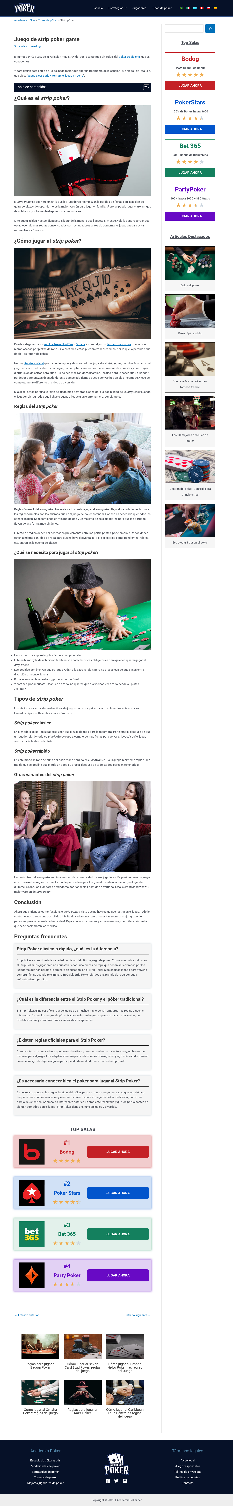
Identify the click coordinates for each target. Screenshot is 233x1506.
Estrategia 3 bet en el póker (190, 542)
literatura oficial (34, 363)
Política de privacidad (187, 1471)
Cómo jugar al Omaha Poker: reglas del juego (40, 1411)
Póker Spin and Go (190, 333)
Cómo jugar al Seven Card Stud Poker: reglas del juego (82, 1367)
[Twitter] (116, 1481)
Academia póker (24, 20)
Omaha (80, 344)
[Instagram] (125, 1481)
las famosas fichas (119, 344)
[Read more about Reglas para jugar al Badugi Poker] (40, 1346)
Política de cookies (187, 1477)
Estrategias (115, 8)
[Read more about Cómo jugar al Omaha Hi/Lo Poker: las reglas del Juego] (125, 1346)
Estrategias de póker (45, 1471)
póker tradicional (130, 56)
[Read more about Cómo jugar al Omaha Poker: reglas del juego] (40, 1392)
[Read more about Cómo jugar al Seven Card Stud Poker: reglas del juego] (83, 1346)
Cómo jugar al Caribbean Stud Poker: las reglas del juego (125, 1413)
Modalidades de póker (45, 1466)
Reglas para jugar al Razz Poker (83, 1411)
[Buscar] (210, 28)
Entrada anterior (26, 1315)
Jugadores (139, 8)
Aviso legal (188, 1460)
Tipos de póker (162, 8)
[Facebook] (108, 1481)
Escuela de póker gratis (45, 1460)
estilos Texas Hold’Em (58, 344)
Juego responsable (187, 1466)
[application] (125, 8)
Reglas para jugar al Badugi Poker (40, 1365)
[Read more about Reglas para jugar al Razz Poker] (83, 1392)
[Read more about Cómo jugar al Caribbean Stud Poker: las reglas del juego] (125, 1392)
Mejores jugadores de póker (45, 1483)
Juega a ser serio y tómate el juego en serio (55, 75)
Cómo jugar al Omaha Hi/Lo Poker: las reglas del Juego (125, 1367)
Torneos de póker (45, 1477)
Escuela (98, 8)
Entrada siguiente (138, 1315)
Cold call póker (190, 285)
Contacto (188, 1483)
